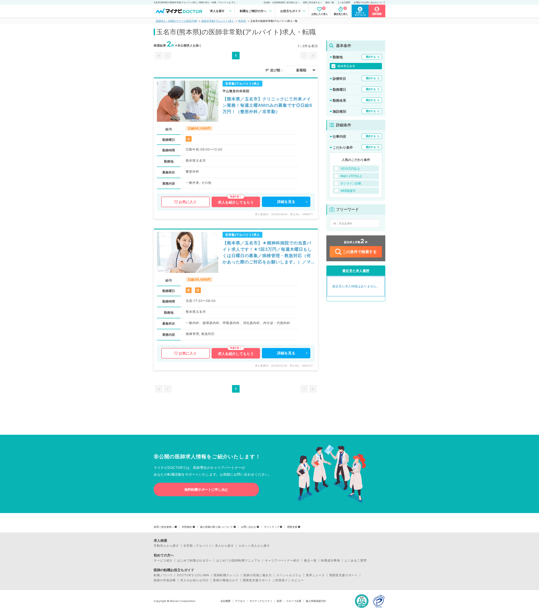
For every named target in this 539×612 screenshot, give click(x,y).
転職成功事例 (330, 560)
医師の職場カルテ (225, 580)
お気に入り (188, 202)
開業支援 (292, 527)
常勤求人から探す (166, 545)
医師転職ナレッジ (226, 575)
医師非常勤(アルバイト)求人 (217, 21)
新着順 (301, 70)
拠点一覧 (330, 2)
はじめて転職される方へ (194, 560)
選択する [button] (371, 56)
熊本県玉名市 (346, 66)
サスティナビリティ (260, 601)
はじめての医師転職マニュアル (238, 560)
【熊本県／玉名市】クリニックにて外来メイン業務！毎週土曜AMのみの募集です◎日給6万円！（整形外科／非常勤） (267, 105)
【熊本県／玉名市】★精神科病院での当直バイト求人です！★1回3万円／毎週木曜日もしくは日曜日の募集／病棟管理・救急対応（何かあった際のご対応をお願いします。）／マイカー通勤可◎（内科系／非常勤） (267, 252)
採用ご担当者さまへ (312, 2)
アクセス (240, 601)
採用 (279, 601)
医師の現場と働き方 (257, 575)
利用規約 (187, 527)
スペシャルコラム (289, 575)
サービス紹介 (163, 560)
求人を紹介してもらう (236, 202)
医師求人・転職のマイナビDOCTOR (176, 21)
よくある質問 (344, 2)
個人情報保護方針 (316, 601)
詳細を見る (286, 202)
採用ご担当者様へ (164, 527)
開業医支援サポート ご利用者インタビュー (273, 580)
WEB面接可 (348, 190)
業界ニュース (315, 575)
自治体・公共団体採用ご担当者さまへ (281, 2)
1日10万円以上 (350, 168)
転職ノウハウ (163, 575)
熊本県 (242, 21)
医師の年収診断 (165, 580)
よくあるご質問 (355, 560)
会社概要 (225, 601)
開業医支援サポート (343, 575)
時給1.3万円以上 (351, 176)
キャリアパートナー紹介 (282, 560)
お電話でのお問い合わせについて (369, 2)
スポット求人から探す (254, 545)
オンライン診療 (350, 183)
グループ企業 (293, 601)
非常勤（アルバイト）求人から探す (208, 545)
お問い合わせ (248, 527)
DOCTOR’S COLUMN (193, 575)
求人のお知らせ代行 (194, 580)
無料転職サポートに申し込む (206, 489)
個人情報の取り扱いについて (216, 527)
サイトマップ (271, 527)
